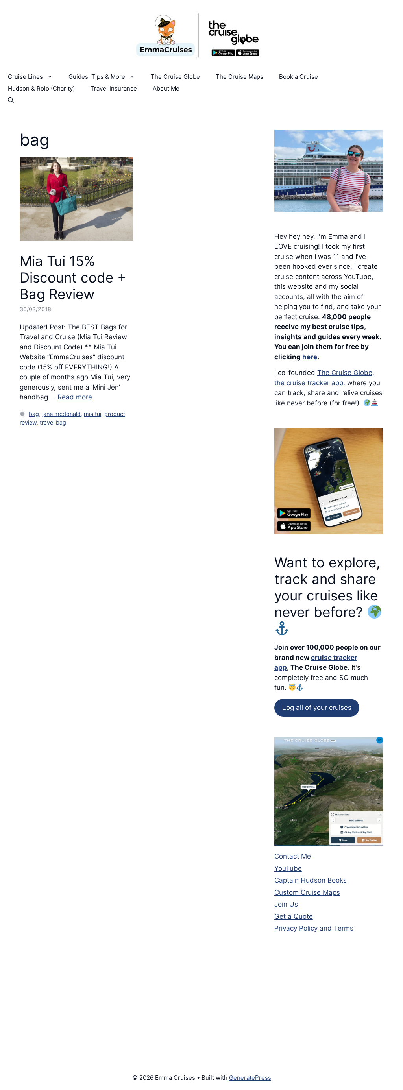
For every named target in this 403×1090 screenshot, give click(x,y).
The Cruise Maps (239, 76)
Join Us (286, 904)
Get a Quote (293, 916)
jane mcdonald (61, 413)
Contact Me (292, 856)
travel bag (53, 422)
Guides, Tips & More (96, 76)
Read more (74, 397)
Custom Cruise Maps (307, 892)
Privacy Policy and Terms (313, 928)
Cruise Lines (25, 76)
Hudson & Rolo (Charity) (41, 88)
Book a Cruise (298, 76)
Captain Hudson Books (310, 880)
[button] (11, 100)
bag (34, 413)
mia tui (92, 413)
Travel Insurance (114, 88)
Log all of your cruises (316, 707)
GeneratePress (250, 1077)
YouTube (288, 868)
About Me (166, 88)
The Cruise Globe (175, 76)
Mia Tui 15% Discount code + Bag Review (73, 277)
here (309, 357)
